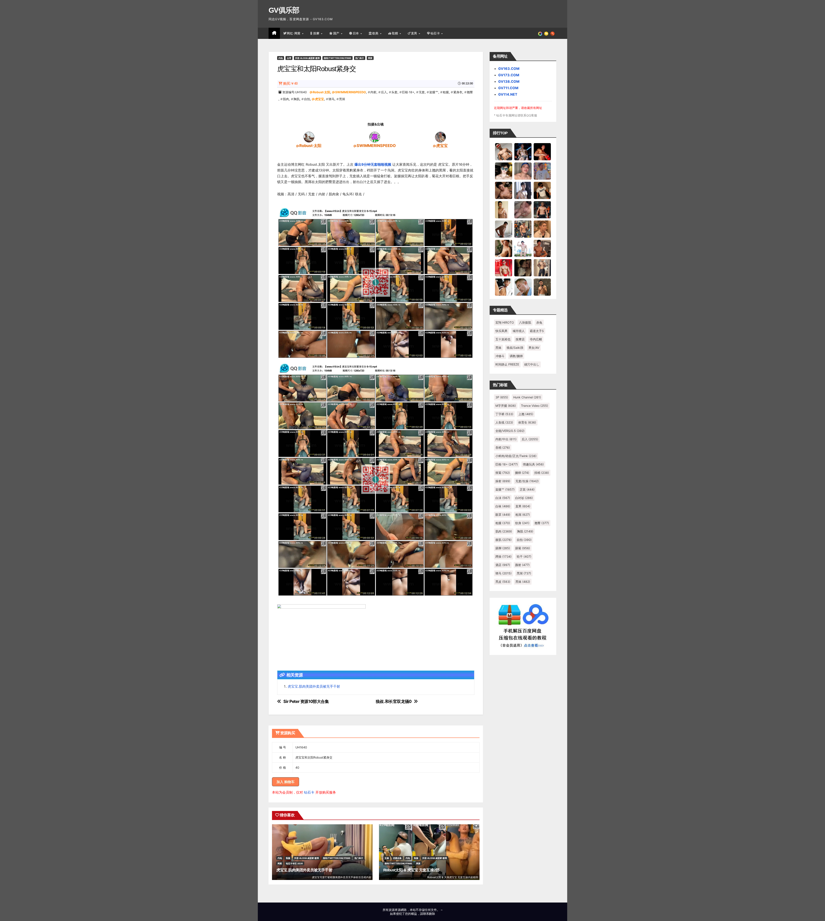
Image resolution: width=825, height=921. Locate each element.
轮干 (524, 556)
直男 (414, 33)
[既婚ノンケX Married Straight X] (523, 209)
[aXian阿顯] (542, 287)
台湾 (289, 58)
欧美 (376, 33)
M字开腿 (505, 405)
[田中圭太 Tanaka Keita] (503, 248)
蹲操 (503, 556)
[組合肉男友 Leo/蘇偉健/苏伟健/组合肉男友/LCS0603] (542, 171)
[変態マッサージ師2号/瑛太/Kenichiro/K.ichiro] (503, 209)
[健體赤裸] (523, 248)
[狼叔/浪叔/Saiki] (503, 171)
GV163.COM (508, 68)
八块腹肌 (525, 322)
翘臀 (470, 92)
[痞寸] (542, 209)
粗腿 (446, 92)
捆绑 (522, 472)
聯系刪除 (429, 913)
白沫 (502, 498)
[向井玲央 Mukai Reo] (503, 287)
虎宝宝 (319, 99)
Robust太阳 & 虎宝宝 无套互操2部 (411, 870)
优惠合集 (397, 858)
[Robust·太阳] (309, 137)
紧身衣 (457, 92)
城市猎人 (519, 331)
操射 (502, 481)
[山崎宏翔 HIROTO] (503, 151)
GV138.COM (508, 81)
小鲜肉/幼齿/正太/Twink (515, 456)
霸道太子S (537, 331)
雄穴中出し (531, 364)
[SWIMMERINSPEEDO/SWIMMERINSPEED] (374, 137)
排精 (541, 472)
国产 (337, 33)
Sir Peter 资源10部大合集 (306, 701)
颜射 (522, 565)
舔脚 (502, 548)
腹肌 (503, 540)
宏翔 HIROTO (504, 322)
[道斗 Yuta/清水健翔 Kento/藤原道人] (542, 229)
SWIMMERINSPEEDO (350, 92)
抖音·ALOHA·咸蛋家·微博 (307, 58)
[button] (552, 33)
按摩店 (520, 339)
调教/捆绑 (516, 356)
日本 (356, 33)
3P (501, 397)
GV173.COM (508, 75)
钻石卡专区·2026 (294, 863)
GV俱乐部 (284, 10)
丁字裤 (504, 414)
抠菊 (502, 472)
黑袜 (498, 347)
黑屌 (342, 99)
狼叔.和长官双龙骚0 (394, 701)
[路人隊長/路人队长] (542, 267)
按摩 (317, 33)
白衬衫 (524, 498)
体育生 (527, 422)
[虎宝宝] (440, 137)
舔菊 (522, 548)
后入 (384, 92)
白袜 (502, 506)
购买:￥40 (290, 83)
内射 (373, 92)
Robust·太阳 (321, 92)
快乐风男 (501, 331)
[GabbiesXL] (523, 287)
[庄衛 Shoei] (503, 267)
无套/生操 (527, 481)
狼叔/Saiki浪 (515, 347)
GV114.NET (507, 94)
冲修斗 (499, 356)
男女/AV (534, 347)
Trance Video (534, 405)
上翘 (525, 414)
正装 (527, 489)
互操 (387, 858)
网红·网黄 (294, 33)
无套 (422, 92)
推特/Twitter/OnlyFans (337, 58)
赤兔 (539, 322)
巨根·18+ (408, 92)
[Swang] (542, 151)
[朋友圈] (540, 33)
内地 (280, 58)
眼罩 (502, 514)
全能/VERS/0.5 (509, 431)
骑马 (331, 99)
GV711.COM (508, 88)
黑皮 (502, 581)
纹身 (522, 523)
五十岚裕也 (502, 339)
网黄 (370, 58)
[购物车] (546, 33)
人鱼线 (504, 422)
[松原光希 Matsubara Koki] (503, 190)
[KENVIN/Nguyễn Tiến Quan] (523, 151)
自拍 (307, 99)
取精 (395, 33)
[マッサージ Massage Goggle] (523, 267)
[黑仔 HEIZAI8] (523, 229)
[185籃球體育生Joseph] (542, 248)
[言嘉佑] (523, 190)
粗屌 (522, 514)
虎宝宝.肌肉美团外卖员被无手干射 (314, 686)
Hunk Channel (527, 397)
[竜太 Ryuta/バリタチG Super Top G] (542, 190)
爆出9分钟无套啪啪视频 (372, 164)
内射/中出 (505, 439)
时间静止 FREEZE (507, 364)
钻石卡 (309, 792)
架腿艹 (433, 92)
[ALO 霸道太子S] (503, 229)
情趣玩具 (533, 464)
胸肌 (296, 99)
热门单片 (359, 58)
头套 (394, 92)
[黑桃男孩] (523, 171)
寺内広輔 (536, 339)
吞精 (502, 447)
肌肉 (286, 99)
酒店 (502, 565)
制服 (288, 858)
